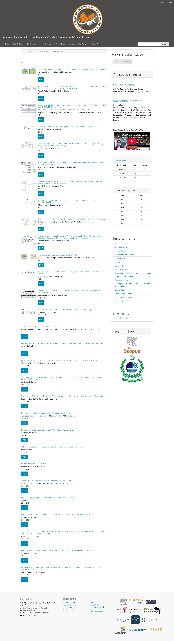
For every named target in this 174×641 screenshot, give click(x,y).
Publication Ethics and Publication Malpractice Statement (132, 274)
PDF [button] (41, 79)
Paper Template (121, 318)
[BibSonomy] (137, 629)
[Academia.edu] (135, 620)
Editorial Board (18, 44)
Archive (117, 262)
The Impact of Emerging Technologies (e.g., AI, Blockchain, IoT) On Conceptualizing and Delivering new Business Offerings (61, 378)
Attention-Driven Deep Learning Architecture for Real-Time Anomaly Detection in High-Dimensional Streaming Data (60, 568)
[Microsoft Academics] (152, 610)
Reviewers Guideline (70, 605)
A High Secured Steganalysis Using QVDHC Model (57, 255)
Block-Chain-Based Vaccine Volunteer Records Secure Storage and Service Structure (72, 219)
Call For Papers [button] (32, 44)
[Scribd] (150, 620)
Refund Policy (119, 290)
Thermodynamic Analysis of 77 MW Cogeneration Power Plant (46, 480)
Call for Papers (123, 85)
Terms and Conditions (97, 612)
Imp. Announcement (127, 101)
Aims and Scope (120, 247)
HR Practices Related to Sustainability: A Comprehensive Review (47, 413)
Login (170, 2)
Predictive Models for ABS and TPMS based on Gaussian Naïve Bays (65, 309)
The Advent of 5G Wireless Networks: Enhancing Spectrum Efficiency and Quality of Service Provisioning (63, 396)
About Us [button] (95, 44)
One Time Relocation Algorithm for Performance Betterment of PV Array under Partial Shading (59, 360)
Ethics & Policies (121, 270)
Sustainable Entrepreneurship (33, 464)
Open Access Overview (124, 293)
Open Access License (123, 297)
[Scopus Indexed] (132, 345)
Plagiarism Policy (121, 280)
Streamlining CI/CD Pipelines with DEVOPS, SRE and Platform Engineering (50, 430)
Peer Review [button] (82, 44)
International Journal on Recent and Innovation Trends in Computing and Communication (45, 37)
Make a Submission (122, 61)
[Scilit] (151, 601)
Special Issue (60, 44)
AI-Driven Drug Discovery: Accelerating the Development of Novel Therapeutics (52, 447)
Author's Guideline (70, 602)
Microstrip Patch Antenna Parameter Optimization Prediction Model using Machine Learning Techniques (71, 163)
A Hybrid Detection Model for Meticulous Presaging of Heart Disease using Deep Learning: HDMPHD (70, 201)
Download (118, 266)
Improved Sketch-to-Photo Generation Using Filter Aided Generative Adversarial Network (70, 273)
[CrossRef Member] (120, 629)
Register (162, 2)
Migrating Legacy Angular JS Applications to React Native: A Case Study (49, 497)
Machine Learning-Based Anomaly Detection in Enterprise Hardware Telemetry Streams (56, 514)
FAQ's (91, 602)
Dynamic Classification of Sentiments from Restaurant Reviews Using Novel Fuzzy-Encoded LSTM (70, 291)
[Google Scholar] (123, 620)
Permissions (119, 301)
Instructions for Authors (124, 254)
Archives (72, 44)
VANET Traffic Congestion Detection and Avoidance (41, 326)
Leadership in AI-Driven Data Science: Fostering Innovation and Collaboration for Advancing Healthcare (62, 343)
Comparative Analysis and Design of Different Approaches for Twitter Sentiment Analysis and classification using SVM (70, 182)
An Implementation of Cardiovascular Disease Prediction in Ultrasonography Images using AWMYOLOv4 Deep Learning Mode (71, 144)
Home (7, 44)
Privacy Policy (94, 605)
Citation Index (120, 160)
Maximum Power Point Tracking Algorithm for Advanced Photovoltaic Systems (69, 126)
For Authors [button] (46, 44)
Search (164, 44)
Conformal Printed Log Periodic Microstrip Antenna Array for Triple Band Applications (72, 69)
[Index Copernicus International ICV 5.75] (128, 610)
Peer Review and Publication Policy (69, 608)
